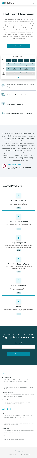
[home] (8, 2)
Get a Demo (18, 46)
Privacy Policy (12, 454)
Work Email (18, 343)
